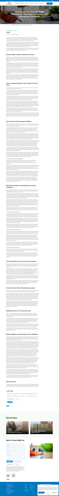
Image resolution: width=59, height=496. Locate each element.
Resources (31, 3)
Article (8, 32)
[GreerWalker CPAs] (9, 3)
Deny (48, 492)
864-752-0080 (9, 493)
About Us (26, 3)
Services (21, 3)
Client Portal (41, 0)
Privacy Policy (48, 494)
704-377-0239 (12, 0)
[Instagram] (52, 0)
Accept (41, 492)
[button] (57, 485)
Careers (36, 3)
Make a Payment (46, 0)
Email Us (7, 0)
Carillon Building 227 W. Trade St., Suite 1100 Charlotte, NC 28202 (10, 486)
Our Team (31, 489)
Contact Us (41, 3)
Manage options (54, 492)
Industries (17, 3)
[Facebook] (50, 0)
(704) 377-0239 (12, 393)
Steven (7, 384)
